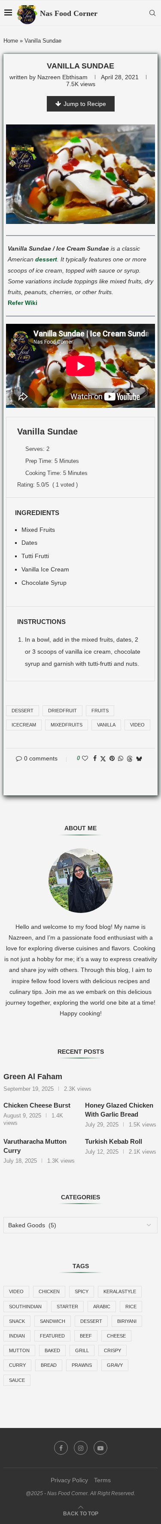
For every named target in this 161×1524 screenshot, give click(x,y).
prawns (82, 1365)
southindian (25, 1306)
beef (86, 1335)
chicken (49, 1291)
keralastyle (119, 1291)
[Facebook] (61, 1448)
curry (17, 1365)
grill (82, 1350)
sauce (17, 1380)
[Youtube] (100, 1448)
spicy (81, 1291)
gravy (115, 1365)
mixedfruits (66, 724)
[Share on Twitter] (103, 758)
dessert (46, 259)
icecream (24, 724)
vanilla (106, 724)
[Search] (152, 12)
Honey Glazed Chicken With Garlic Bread (119, 1110)
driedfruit (62, 710)
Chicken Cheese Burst (36, 1105)
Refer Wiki (22, 302)
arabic (101, 1306)
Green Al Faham (32, 1076)
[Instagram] (81, 1448)
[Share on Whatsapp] (120, 758)
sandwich (52, 1321)
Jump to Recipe (85, 103)
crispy (112, 1350)
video (137, 724)
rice (131, 1306)
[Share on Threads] (130, 758)
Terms (102, 1480)
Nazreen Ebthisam (62, 77)
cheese (116, 1335)
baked (52, 1350)
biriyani (127, 1321)
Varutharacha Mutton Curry (35, 1146)
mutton (19, 1350)
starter (67, 1306)
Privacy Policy (69, 1480)
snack (17, 1321)
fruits (100, 710)
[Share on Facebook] (95, 758)
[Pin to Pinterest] (112, 758)
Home (10, 40)
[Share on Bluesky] (139, 758)
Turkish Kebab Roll (113, 1141)
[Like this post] (85, 758)
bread (49, 1365)
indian (17, 1335)
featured (52, 1335)
